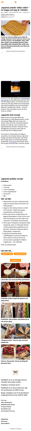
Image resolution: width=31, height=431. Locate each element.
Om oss (3, 400)
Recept (6, 12)
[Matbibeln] (15, 2)
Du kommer (13, 141)
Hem (2, 12)
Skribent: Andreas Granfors (7, 14)
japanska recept (20, 254)
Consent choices (15, 429)
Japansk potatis (7, 254)
